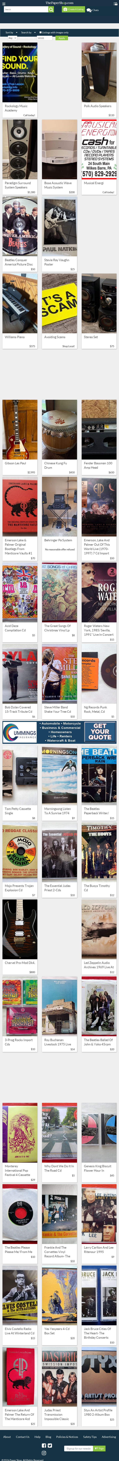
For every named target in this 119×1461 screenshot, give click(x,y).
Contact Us (22, 1436)
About (7, 1436)
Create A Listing (75, 9)
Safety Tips (90, 1436)
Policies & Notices (67, 1436)
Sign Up (101, 1449)
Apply (62, 37)
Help (37, 1436)
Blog (48, 1436)
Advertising (109, 1436)
